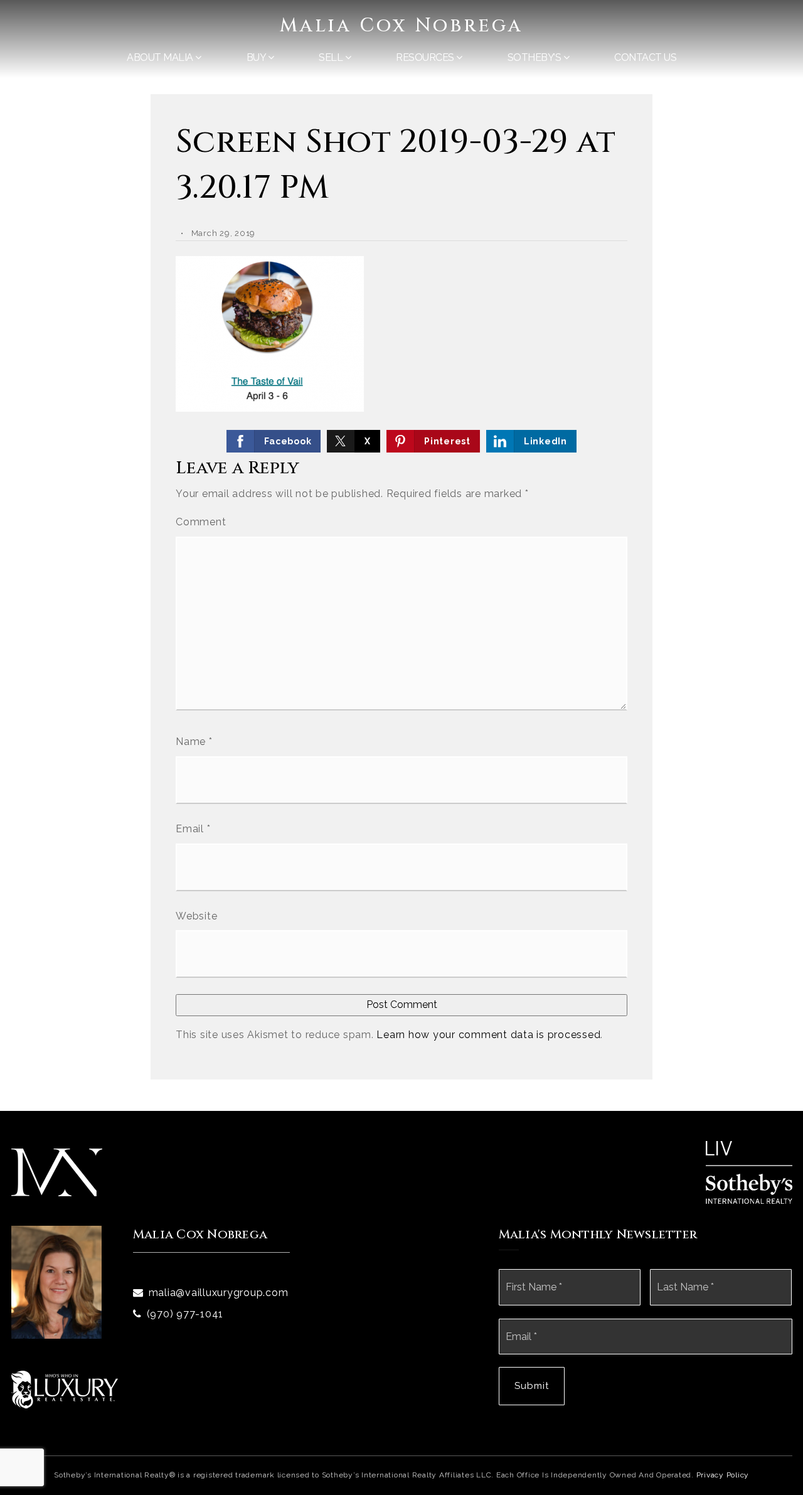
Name (194, 742)
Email (193, 829)
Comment (201, 522)
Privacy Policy (723, 1475)
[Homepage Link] (56, 1171)
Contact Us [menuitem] (645, 57)
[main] (401, 555)
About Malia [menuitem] (161, 57)
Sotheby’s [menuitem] (535, 57)
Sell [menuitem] (332, 57)
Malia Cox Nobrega (401, 25)
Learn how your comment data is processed (488, 1035)
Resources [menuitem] (426, 57)
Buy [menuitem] (257, 57)
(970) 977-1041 (185, 1314)
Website (196, 916)
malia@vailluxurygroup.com (219, 1293)
